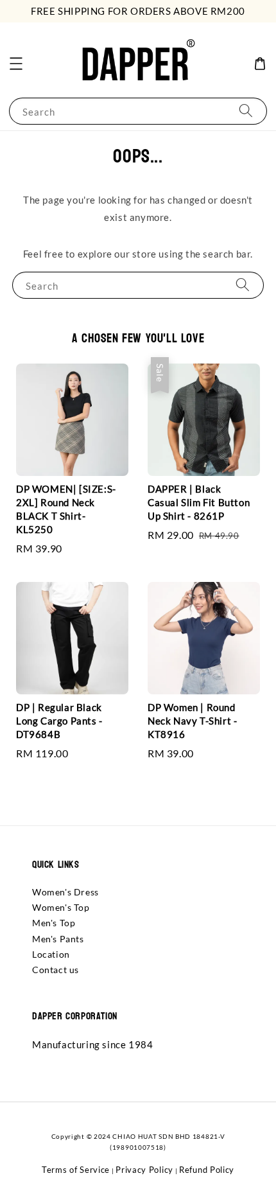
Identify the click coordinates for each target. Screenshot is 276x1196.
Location (51, 954)
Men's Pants (58, 938)
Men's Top (53, 922)
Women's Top (61, 907)
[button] (16, 63)
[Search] (245, 110)
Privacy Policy (144, 1170)
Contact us (55, 969)
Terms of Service (76, 1170)
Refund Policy (206, 1170)
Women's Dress (65, 891)
